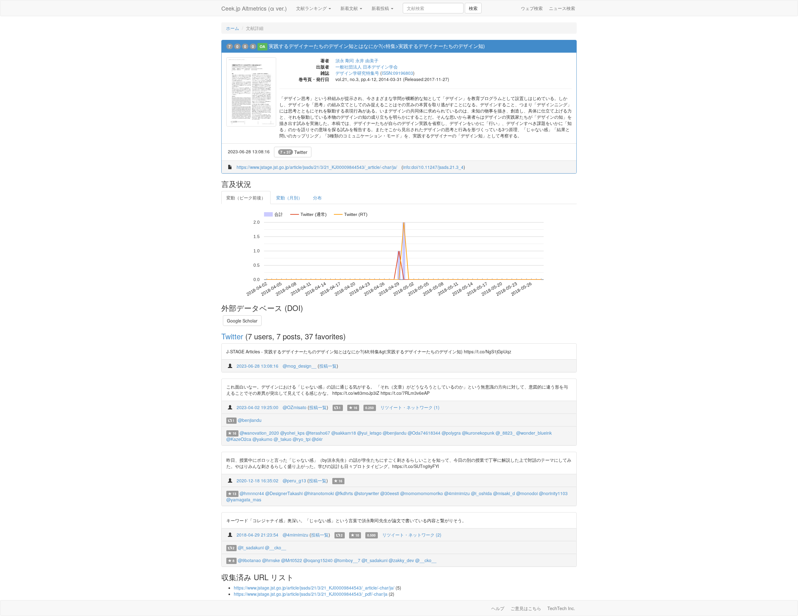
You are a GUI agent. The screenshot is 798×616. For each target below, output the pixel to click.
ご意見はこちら (526, 608)
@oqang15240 (318, 560)
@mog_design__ (299, 366)
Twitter (293, 152)
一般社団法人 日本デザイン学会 (366, 67)
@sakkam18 (343, 433)
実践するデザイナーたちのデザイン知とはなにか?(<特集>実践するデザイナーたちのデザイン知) (377, 46)
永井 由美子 (366, 60)
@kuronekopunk (478, 433)
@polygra (451, 433)
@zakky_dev (401, 560)
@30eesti (389, 493)
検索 (473, 8)
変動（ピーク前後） (246, 197)
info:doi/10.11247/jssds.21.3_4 (433, 167)
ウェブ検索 (532, 8)
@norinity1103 (553, 493)
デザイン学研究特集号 (357, 73)
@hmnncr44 (252, 493)
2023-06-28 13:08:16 (257, 366)
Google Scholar (242, 321)
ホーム (232, 28)
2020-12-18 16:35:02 (257, 480)
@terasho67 (318, 433)
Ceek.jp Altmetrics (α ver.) (254, 8)
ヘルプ (497, 608)
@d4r (317, 439)
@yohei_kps (292, 433)
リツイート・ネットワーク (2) (411, 535)
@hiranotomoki (319, 493)
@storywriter (366, 493)
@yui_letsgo (369, 433)
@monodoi (527, 493)
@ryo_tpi (301, 439)
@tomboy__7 (347, 560)
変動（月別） (289, 197)
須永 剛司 (344, 60)
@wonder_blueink (534, 433)
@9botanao (249, 560)
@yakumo (262, 439)
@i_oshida (481, 493)
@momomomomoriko (421, 493)
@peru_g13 (294, 480)
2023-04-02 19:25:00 (257, 407)
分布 (317, 197)
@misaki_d (504, 493)
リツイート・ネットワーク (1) (410, 407)
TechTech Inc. (561, 608)
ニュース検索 (562, 8)
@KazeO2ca (238, 439)
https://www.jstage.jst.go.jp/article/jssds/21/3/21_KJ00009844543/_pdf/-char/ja (310, 594)
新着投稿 (381, 8)
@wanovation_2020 (259, 433)
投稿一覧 (328, 366)
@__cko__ (275, 547)
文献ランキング (312, 8)
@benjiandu (250, 420)
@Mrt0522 (291, 560)
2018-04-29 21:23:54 (257, 535)
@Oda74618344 (424, 433)
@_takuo (282, 439)
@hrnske (271, 560)
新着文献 (349, 8)
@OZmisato (294, 407)
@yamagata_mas (243, 499)
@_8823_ (505, 433)
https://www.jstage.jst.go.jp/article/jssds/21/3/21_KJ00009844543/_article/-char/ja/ (317, 167)
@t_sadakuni (251, 547)
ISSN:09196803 (397, 73)
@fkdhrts (344, 493)
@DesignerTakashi (284, 493)
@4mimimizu (457, 493)
